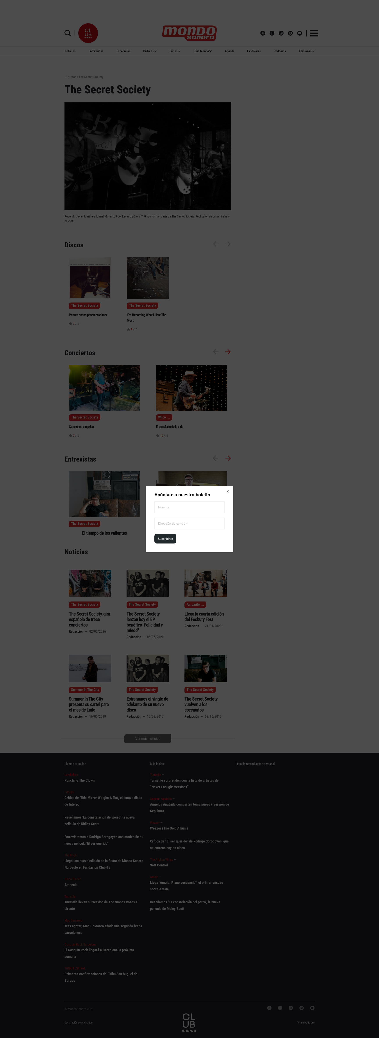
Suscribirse (165, 538)
